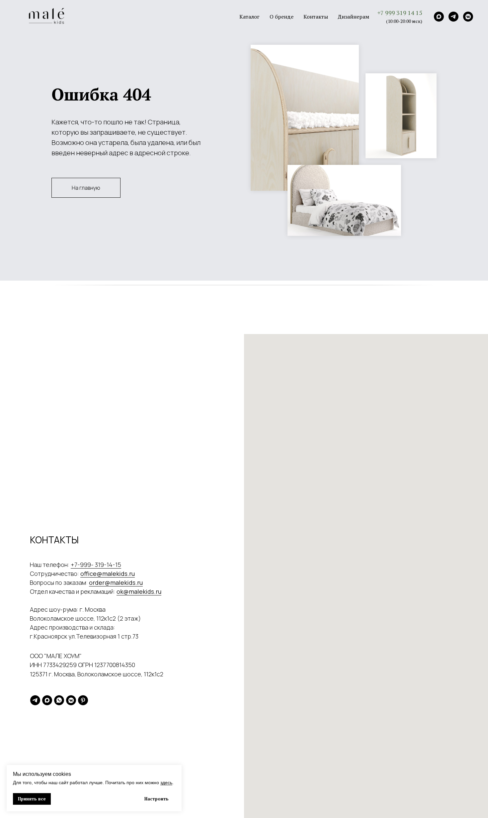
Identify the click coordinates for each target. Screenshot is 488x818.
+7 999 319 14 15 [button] (399, 13)
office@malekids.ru (107, 574)
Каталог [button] (249, 16)
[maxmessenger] (47, 700)
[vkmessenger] (71, 700)
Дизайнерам (353, 16)
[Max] (439, 17)
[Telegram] (453, 17)
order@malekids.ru (116, 582)
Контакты (315, 16)
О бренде (281, 16)
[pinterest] (83, 700)
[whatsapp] (59, 700)
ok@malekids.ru (139, 591)
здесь (166, 782)
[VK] (468, 17)
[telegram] (35, 700)
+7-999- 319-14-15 (96, 565)
